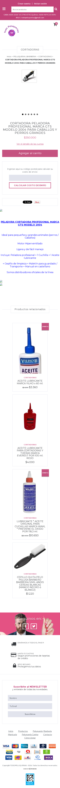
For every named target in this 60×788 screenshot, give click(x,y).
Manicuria (12, 734)
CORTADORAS (45, 56)
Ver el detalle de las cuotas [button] (30, 144)
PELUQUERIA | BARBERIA (24, 56)
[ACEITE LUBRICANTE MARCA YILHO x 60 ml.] (30, 348)
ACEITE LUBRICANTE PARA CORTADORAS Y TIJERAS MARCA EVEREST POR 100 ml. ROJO (30, 453)
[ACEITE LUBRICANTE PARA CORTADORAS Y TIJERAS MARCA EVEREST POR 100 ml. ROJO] (30, 418)
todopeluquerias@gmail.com (33, 17)
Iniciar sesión (40, 3)
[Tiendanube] (30, 769)
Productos (23, 731)
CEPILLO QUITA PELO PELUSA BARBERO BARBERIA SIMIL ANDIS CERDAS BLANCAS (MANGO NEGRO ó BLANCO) (30, 583)
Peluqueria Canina (30, 734)
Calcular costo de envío (30, 185)
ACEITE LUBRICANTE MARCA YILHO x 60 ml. (30, 382)
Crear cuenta (24, 3)
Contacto (47, 734)
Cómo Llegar (30, 738)
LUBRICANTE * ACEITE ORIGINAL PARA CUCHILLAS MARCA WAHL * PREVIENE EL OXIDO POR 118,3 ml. (30, 526)
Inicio (9, 56)
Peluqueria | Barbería (42, 731)
